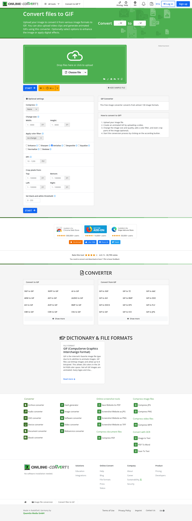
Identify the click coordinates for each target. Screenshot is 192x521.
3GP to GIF (29, 291)
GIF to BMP (128, 298)
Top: (28, 173)
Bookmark (77, 242)
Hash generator (71, 405)
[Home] (25, 502)
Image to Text (144, 438)
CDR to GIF (52, 312)
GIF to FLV (150, 305)
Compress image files (143, 398)
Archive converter (36, 405)
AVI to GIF (28, 305)
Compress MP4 (145, 424)
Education (79, 471)
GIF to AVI (103, 298)
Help (126, 5)
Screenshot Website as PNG (114, 418)
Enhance (32, 145)
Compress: (31, 105)
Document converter (37, 431)
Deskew (46, 149)
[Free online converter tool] (22, 4)
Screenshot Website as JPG (114, 411)
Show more (59, 318)
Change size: (31, 116)
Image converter (72, 411)
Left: (28, 183)
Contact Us (150, 510)
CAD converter (34, 418)
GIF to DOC (151, 298)
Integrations (80, 475)
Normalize (33, 149)
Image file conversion (43, 502)
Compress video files (143, 418)
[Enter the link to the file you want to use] (108, 79)
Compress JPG (144, 405)
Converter (29, 398)
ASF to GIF (52, 298)
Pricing (120, 5)
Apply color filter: (34, 133)
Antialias (57, 145)
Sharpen (44, 145)
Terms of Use (108, 510)
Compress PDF (108, 438)
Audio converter (35, 411)
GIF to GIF (103, 312)
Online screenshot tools (108, 398)
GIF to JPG (150, 312)
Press (102, 484)
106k (91, 242)
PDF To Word (144, 444)
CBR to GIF (29, 312)
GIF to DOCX (104, 305)
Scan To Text (143, 451)
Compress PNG (145, 411)
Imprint (138, 510)
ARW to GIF (29, 298)
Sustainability (133, 479)
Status (102, 488)
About (130, 471)
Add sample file (117, 87)
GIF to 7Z (127, 291)
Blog (102, 475)
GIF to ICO (127, 312)
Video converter (72, 424)
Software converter (73, 418)
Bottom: (54, 173)
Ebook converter (35, 437)
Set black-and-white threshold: (40, 196)
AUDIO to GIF (77, 298)
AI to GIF (75, 291)
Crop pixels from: (33, 170)
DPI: (28, 157)
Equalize (84, 145)
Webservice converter (74, 431)
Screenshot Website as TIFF (114, 424)
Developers (160, 475)
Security (130, 484)
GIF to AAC (151, 291)
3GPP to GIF (53, 291)
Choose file (74, 72)
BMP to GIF (76, 305)
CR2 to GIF (76, 312)
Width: (29, 120)
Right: (53, 183)
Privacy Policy (124, 510)
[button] (52, 4)
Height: (53, 120)
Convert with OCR (141, 432)
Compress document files (109, 431)
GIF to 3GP (103, 291)
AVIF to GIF (52, 305)
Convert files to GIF (66, 502)
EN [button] (135, 5)
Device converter (35, 424)
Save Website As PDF (111, 405)
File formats (105, 479)
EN (161, 510)
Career (130, 475)
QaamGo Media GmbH (33, 513)
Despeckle (71, 145)
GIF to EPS (127, 305)
